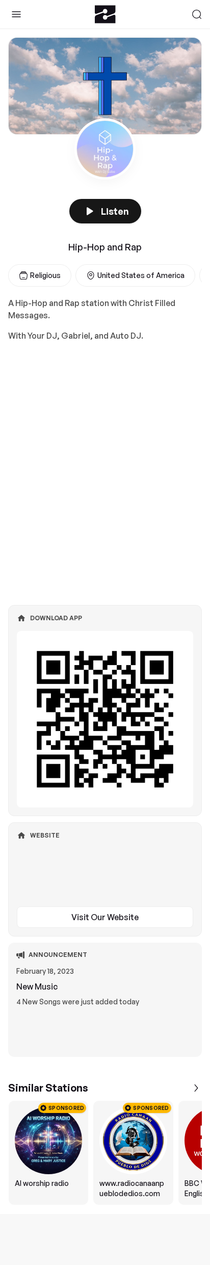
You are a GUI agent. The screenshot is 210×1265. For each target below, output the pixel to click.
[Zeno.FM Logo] (105, 14)
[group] (105, 1152)
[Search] (197, 14)
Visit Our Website (105, 917)
